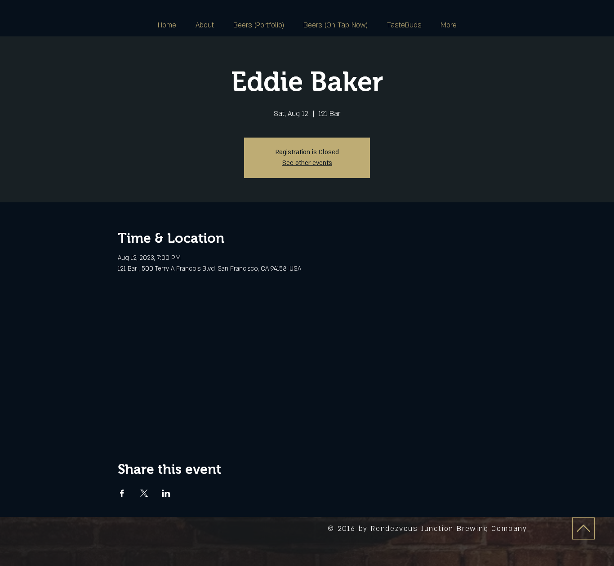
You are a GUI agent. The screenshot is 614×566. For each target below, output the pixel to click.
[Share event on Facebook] (122, 493)
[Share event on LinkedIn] (166, 493)
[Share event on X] (144, 493)
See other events (307, 163)
